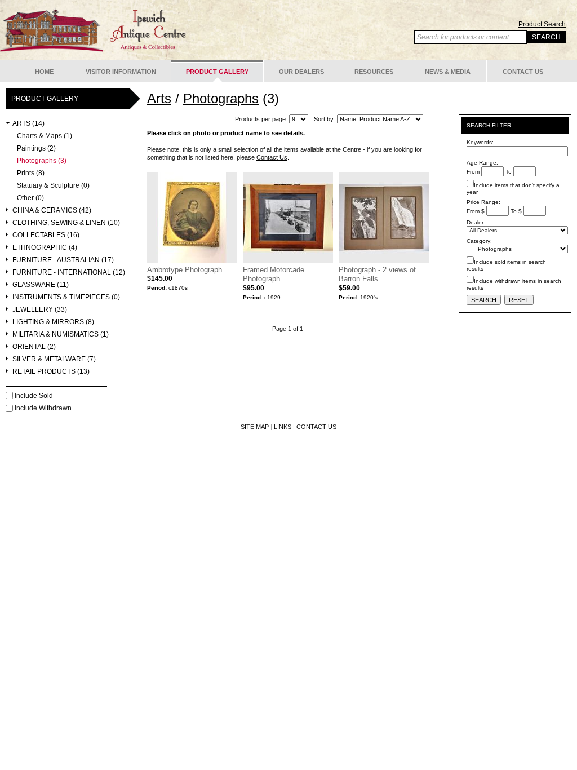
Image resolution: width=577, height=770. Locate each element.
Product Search (542, 24)
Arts (159, 98)
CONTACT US (316, 426)
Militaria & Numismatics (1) (60, 334)
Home (44, 71)
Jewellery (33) (39, 309)
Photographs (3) (41, 161)
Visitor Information (121, 71)
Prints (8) (31, 173)
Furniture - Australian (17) (63, 260)
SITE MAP (255, 426)
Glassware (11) (40, 285)
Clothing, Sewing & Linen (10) (66, 223)
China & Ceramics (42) (51, 210)
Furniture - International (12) (68, 272)
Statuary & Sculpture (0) (53, 185)
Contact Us (523, 71)
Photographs (221, 98)
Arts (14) (28, 123)
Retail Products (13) (51, 371)
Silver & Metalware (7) (54, 359)
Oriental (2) (34, 347)
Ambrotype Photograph (184, 269)
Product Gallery (217, 71)
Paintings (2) (36, 148)
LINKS (282, 426)
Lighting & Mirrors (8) (53, 322)
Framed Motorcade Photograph (273, 274)
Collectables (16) (45, 235)
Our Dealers (301, 71)
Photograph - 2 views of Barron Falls (377, 274)
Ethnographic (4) (44, 247)
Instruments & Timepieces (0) (66, 297)
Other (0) (30, 198)
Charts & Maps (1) (44, 136)
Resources (373, 71)
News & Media (448, 71)
